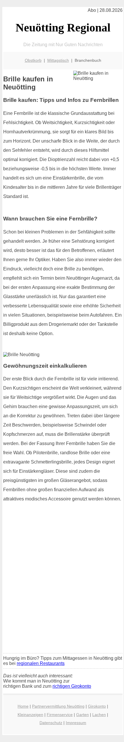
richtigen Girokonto (71, 686)
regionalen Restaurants (41, 663)
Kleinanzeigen (30, 714)
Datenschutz (51, 722)
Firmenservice (60, 714)
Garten (82, 714)
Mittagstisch (58, 60)
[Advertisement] (62, 584)
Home (23, 706)
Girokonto (97, 706)
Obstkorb (33, 60)
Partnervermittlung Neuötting (58, 706)
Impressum (76, 722)
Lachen (99, 714)
